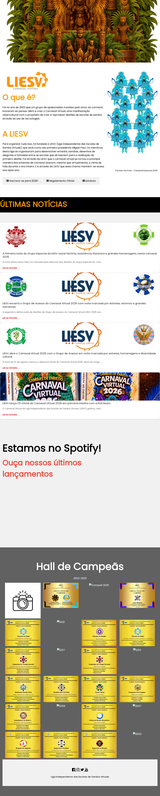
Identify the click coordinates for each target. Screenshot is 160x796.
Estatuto (90, 181)
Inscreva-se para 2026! (23, 181)
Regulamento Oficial (61, 181)
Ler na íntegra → (11, 268)
